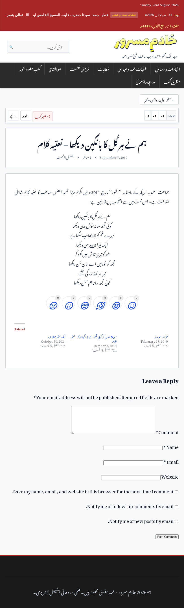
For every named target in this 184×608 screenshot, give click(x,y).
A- (155, 115)
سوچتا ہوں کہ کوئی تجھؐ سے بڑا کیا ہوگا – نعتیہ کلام (94, 338)
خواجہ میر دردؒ (161, 336)
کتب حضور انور (30, 68)
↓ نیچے (13, 115)
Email (171, 460)
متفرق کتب (172, 81)
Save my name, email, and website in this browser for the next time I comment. (92, 490)
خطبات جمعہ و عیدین (132, 68)
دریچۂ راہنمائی (145, 81)
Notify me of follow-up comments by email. (129, 505)
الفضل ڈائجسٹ (65, 157)
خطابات (103, 68)
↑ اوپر (25, 115)
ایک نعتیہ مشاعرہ (57, 336)
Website (170, 475)
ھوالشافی (55, 68)
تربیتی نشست (79, 68)
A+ (162, 115)
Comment (167, 431)
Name (171, 446)
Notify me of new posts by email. (140, 520)
